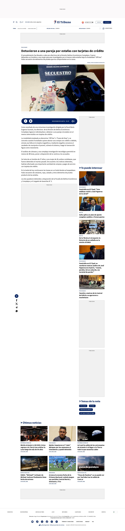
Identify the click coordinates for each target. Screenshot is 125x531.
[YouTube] (32, 521)
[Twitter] (42, 521)
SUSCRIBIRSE (107, 22)
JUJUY (53, 512)
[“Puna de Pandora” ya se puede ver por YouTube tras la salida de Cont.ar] (90, 463)
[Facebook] (47, 521)
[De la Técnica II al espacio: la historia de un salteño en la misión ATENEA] (91, 227)
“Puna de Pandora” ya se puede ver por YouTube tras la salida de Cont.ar (90, 477)
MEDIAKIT (87, 521)
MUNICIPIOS (10, 512)
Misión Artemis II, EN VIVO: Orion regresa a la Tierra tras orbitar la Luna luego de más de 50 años (33, 447)
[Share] (16, 296)
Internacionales (26, 443)
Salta (81, 212)
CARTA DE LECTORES (39, 512)
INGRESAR (99, 22)
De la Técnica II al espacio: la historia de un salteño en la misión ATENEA (89, 240)
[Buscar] (17, 22)
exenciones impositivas (25, 28)
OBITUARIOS (64, 512)
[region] (62, 38)
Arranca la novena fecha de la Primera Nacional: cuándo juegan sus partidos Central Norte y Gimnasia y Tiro (61, 478)
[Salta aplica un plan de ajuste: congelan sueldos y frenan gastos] (91, 204)
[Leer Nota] (25, 121)
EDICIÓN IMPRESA (24, 512)
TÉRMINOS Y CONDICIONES (68, 521)
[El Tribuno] (62, 22)
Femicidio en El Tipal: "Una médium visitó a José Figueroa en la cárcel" (90, 191)
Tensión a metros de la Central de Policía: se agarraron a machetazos (90, 295)
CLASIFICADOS (78, 512)
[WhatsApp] (52, 521)
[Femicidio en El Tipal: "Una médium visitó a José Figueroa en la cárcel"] (91, 178)
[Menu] (14, 22)
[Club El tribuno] (115, 512)
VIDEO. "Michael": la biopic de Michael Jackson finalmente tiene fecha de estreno (33, 477)
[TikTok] (37, 521)
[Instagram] (56, 521)
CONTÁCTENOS (79, 521)
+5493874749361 (108, 28)
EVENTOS (104, 512)
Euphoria (34, 28)
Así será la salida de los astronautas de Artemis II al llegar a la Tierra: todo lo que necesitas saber (90, 447)
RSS (93, 521)
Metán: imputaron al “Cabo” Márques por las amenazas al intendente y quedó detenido (60, 447)
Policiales (24, 47)
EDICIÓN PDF (91, 512)
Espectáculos (25, 472)
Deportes (52, 472)
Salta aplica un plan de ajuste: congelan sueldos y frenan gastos (91, 216)
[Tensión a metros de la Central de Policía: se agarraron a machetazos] (91, 282)
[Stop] (30, 121)
